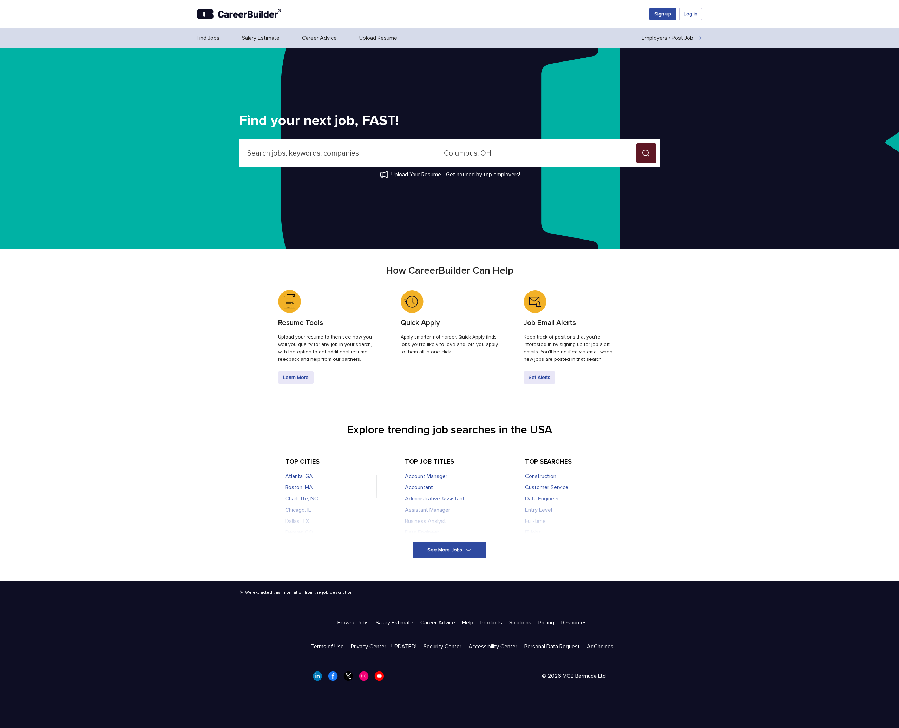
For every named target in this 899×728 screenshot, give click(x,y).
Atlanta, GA (299, 476)
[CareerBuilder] (239, 14)
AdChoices (600, 646)
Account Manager (426, 476)
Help (467, 622)
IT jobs (533, 532)
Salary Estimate (261, 37)
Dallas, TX (297, 521)
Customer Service (547, 487)
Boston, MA (299, 487)
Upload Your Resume (416, 174)
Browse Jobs (353, 622)
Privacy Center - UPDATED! (383, 646)
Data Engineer (422, 532)
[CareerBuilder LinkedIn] (319, 678)
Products (491, 622)
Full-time (535, 521)
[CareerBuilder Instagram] (366, 678)
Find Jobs (208, 37)
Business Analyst (425, 521)
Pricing (546, 622)
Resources (574, 622)
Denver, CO (299, 532)
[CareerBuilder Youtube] (381, 678)
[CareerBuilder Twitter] (350, 678)
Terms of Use (327, 646)
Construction (540, 476)
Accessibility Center (492, 646)
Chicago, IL (298, 509)
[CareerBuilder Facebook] (335, 678)
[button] (646, 153)
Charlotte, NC (301, 498)
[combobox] (337, 153)
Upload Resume (378, 37)
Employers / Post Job (667, 37)
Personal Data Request (552, 646)
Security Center (442, 646)
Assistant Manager (427, 509)
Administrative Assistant (435, 498)
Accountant (419, 487)
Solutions (520, 622)
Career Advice (319, 37)
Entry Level (538, 509)
